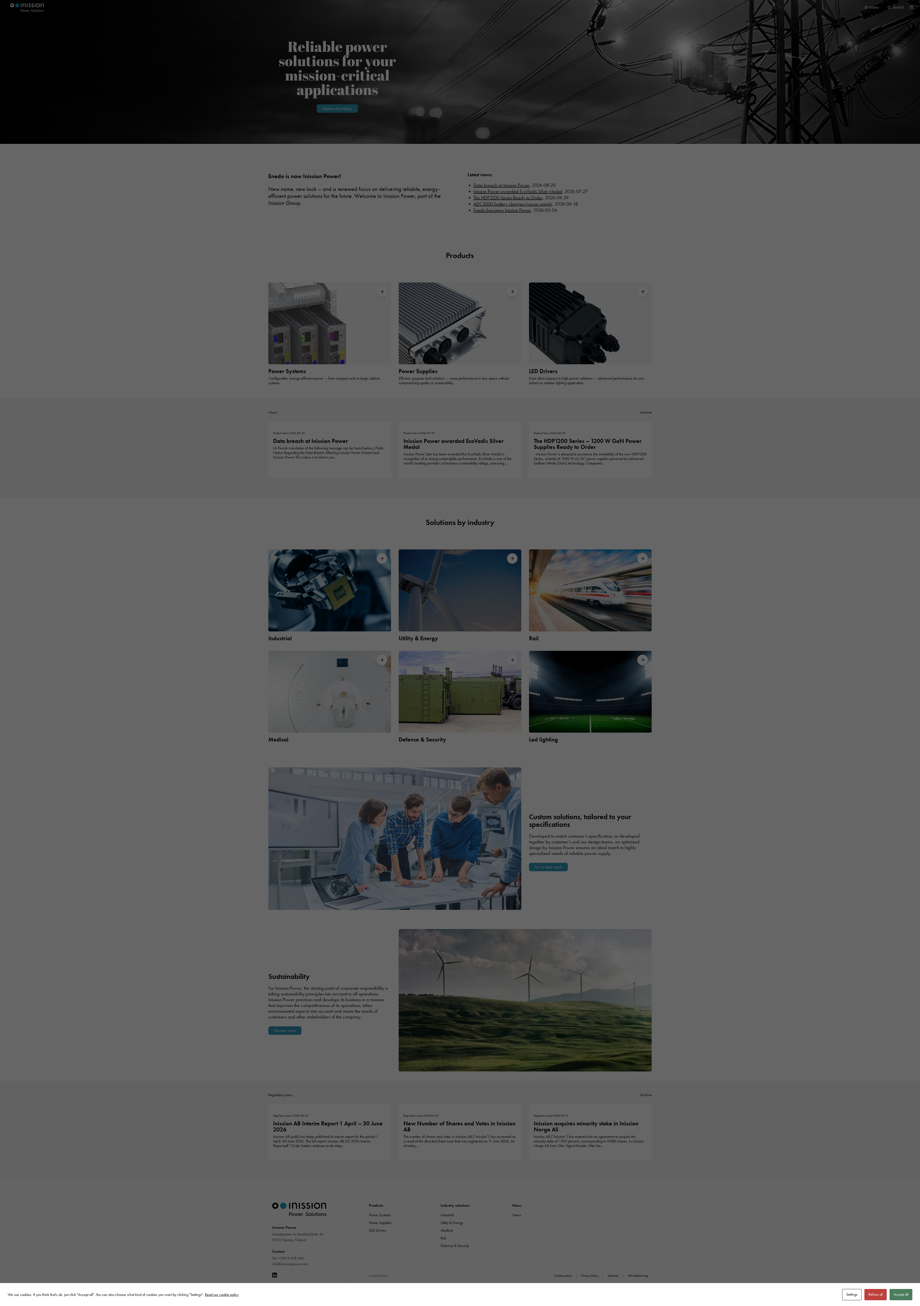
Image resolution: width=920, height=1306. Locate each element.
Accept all (901, 1294)
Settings (851, 1294)
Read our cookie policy (222, 1294)
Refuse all (875, 1294)
